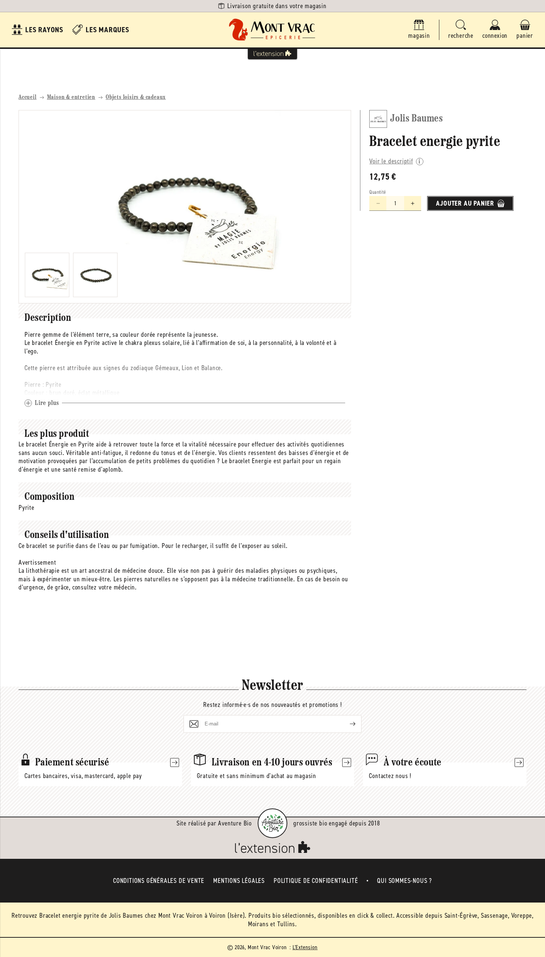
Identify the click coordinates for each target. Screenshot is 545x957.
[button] (460, 30)
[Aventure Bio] (272, 823)
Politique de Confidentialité (316, 880)
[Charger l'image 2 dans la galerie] (95, 275)
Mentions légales (239, 880)
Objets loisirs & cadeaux (136, 97)
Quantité (377, 192)
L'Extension (305, 947)
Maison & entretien (71, 97)
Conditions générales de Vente (158, 880)
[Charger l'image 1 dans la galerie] (47, 275)
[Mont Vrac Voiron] (272, 29)
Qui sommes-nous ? (404, 880)
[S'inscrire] (347, 724)
